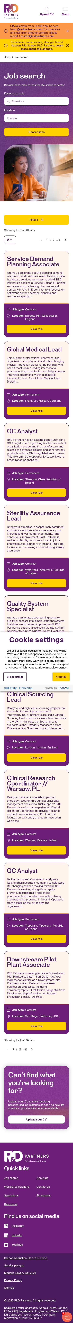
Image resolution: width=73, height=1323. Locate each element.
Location (9, 110)
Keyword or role (14, 93)
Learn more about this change (42, 47)
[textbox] (36, 101)
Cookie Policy (10, 688)
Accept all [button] (61, 676)
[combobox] (36, 101)
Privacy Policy (25, 688)
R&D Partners (11, 11)
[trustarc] (63, 688)
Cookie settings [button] (15, 676)
